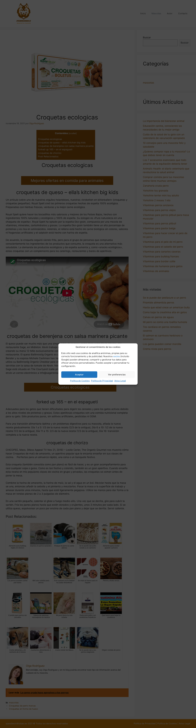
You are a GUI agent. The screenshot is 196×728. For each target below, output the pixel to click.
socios (116, 356)
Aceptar (79, 374)
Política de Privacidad (102, 380)
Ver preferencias (117, 374)
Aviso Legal (120, 380)
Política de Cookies (80, 380)
